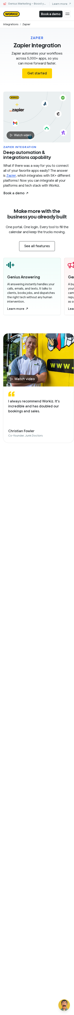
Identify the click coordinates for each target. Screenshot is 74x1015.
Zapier (11, 176)
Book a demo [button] (51, 14)
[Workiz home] (11, 14)
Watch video (22, 135)
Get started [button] (37, 73)
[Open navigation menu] (67, 14)
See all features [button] (37, 246)
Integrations (10, 24)
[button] (15, 193)
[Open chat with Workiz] (64, 1005)
